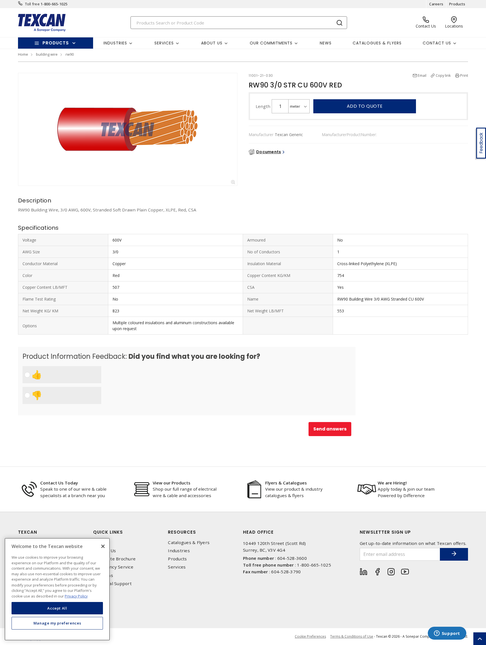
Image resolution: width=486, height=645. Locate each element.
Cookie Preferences (310, 636)
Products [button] (55, 43)
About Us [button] (211, 43)
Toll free (32, 3)
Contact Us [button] (437, 43)
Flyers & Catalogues (286, 483)
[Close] (103, 546)
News (326, 43)
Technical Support (112, 583)
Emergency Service (113, 567)
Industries (179, 550)
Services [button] (164, 43)
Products (457, 3)
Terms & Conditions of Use (351, 636)
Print (464, 75)
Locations (103, 575)
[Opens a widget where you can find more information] (447, 634)
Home (23, 54)
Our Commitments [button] (271, 43)
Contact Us (104, 550)
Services (177, 567)
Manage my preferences (57, 623)
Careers (436, 3)
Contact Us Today (59, 483)
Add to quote (365, 106)
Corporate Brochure (114, 558)
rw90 (70, 54)
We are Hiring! (392, 483)
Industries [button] (115, 43)
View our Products (171, 483)
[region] (57, 589)
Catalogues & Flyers (377, 43)
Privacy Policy (76, 595)
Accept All (57, 607)
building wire (47, 54)
